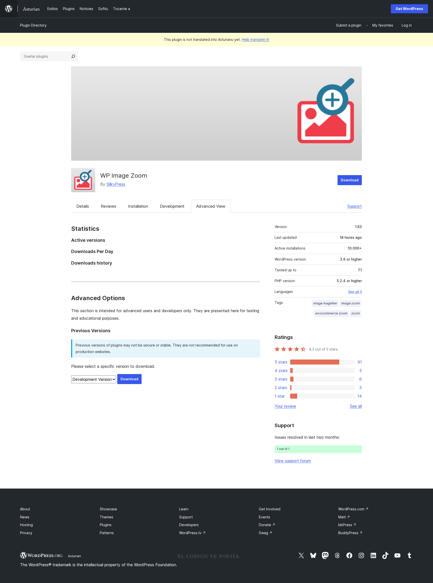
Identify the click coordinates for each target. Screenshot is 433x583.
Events (264, 517)
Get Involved (269, 509)
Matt (344, 517)
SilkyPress (115, 184)
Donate (267, 525)
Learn (183, 509)
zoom (355, 313)
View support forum (293, 460)
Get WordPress (409, 9)
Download (350, 180)
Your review (285, 406)
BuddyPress (350, 533)
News (24, 517)
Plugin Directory (33, 25)
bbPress (347, 525)
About (25, 509)
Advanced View (210, 206)
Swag (265, 533)
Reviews (108, 206)
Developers (189, 525)
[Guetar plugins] (73, 56)
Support (354, 206)
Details (82, 206)
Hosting (26, 525)
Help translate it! (255, 39)
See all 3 (355, 292)
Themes (106, 517)
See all (356, 406)
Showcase (108, 509)
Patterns (107, 533)
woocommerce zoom (331, 313)
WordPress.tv (192, 533)
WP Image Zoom (123, 175)
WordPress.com (353, 509)
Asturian (74, 556)
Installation (138, 206)
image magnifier (325, 303)
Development (172, 206)
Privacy (26, 533)
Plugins (106, 525)
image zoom (350, 303)
